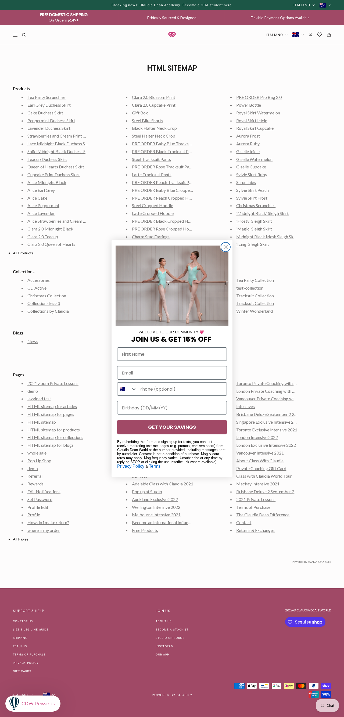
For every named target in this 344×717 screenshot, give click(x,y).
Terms (154, 466)
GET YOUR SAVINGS (172, 427)
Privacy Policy (130, 466)
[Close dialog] (225, 247)
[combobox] (127, 389)
